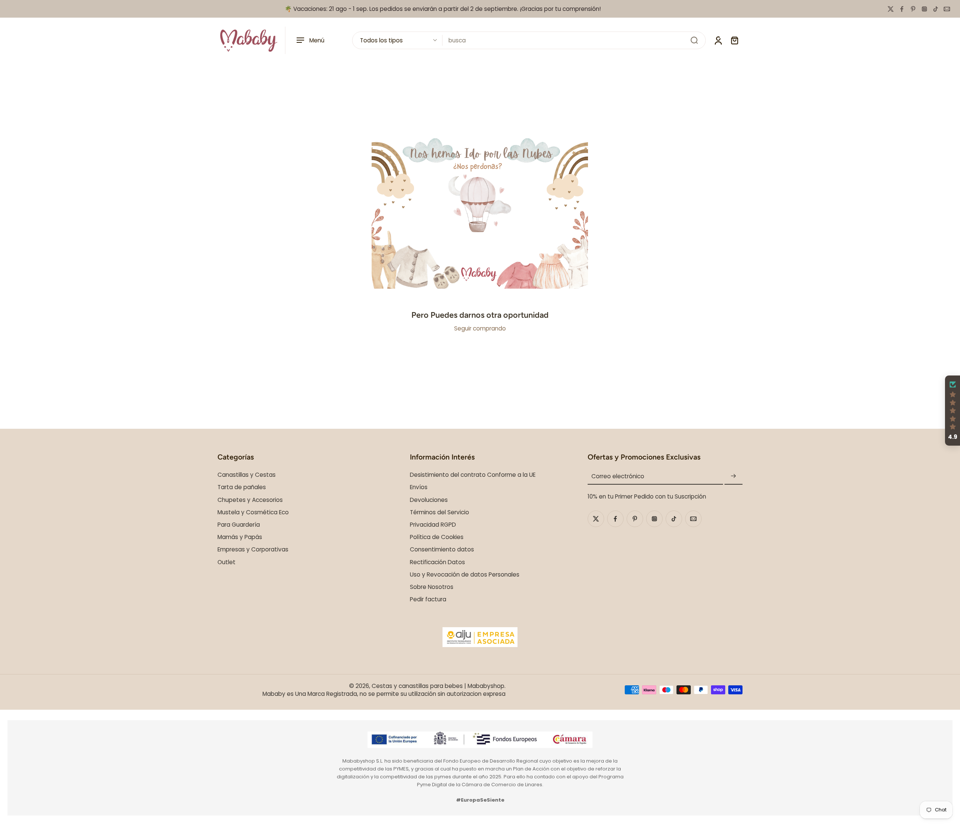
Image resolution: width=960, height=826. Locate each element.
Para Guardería (239, 525)
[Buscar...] (694, 40)
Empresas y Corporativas (253, 549)
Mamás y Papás (240, 537)
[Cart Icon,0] (734, 40)
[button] (952, 410)
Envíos (419, 487)
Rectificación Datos (437, 562)
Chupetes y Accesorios (250, 499)
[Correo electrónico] (946, 9)
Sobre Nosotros (431, 586)
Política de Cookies (437, 537)
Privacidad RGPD (433, 525)
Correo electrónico (617, 476)
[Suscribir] (733, 476)
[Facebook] (902, 9)
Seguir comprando (480, 328)
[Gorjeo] (890, 9)
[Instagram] (924, 9)
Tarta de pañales (242, 487)
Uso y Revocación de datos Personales (464, 574)
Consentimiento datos (442, 549)
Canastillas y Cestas (247, 475)
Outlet (227, 562)
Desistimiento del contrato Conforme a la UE (473, 475)
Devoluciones (429, 499)
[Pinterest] (913, 9)
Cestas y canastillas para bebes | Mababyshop (438, 685)
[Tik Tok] (935, 9)
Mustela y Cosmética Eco (253, 512)
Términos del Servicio (439, 512)
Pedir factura (428, 599)
